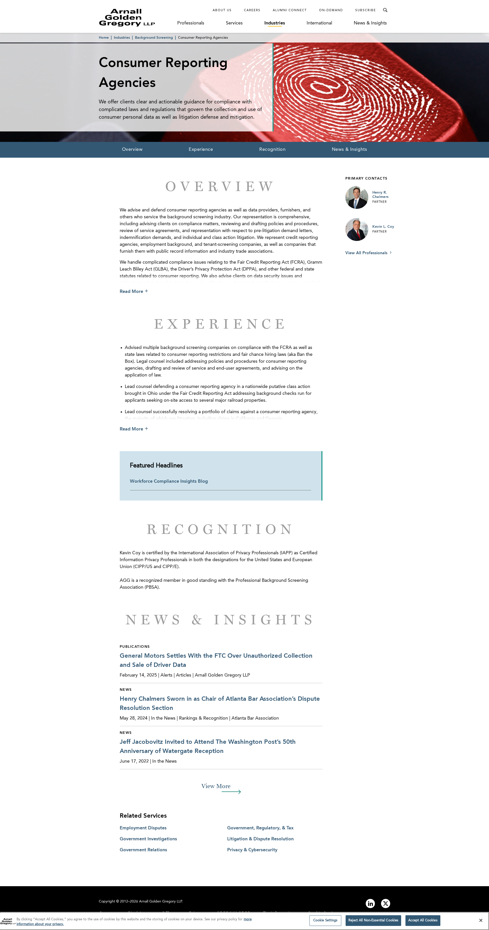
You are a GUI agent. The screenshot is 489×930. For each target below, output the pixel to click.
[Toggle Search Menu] (385, 10)
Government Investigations (148, 839)
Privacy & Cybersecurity (252, 850)
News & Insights (370, 23)
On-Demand (331, 10)
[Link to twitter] (385, 903)
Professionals (190, 23)
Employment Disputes (143, 828)
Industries (274, 23)
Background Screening (154, 37)
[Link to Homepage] (136, 17)
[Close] (480, 920)
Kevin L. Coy (383, 226)
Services (234, 23)
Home (104, 37)
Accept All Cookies (422, 920)
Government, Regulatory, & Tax (260, 828)
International (319, 23)
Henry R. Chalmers (380, 195)
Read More (131, 291)
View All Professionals (367, 253)
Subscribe (365, 10)
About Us (222, 10)
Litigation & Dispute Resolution (260, 839)
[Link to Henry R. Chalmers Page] (356, 197)
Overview (132, 149)
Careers (252, 10)
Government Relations (143, 850)
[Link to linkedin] (370, 903)
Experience (201, 149)
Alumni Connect (290, 10)
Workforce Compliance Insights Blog (169, 481)
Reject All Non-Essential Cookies (373, 920)
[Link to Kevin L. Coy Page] (356, 229)
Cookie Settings (325, 920)
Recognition (272, 149)
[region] (244, 921)
